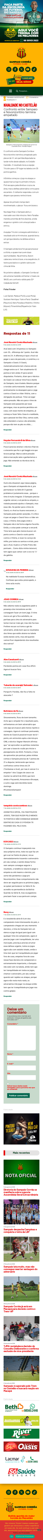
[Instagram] (8, 69)
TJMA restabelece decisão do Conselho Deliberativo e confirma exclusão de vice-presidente (21, 1348)
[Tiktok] (34, 69)
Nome (10, 1054)
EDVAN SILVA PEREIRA (17, 570)
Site (8, 1073)
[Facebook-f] (15, 69)
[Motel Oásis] (21, 1144)
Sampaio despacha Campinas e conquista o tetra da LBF (20, 1230)
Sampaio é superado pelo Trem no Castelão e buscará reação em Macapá (21, 1388)
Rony (6, 912)
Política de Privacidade (21, 1533)
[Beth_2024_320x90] (21, 1414)
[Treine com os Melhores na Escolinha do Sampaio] (21, 42)
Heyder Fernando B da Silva (17, 440)
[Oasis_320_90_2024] (21, 1452)
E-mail (10, 1064)
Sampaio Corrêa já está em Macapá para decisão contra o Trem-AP (19, 1309)
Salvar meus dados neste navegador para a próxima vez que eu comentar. (21, 1087)
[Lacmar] (21, 1465)
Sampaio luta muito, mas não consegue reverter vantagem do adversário (20, 1269)
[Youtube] (27, 69)
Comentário (12, 1024)
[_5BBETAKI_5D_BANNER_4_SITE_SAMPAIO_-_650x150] (21, 326)
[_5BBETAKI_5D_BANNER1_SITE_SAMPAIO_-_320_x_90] (21, 1427)
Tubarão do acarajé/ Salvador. (18, 685)
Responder (8, 430)
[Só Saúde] (21, 1478)
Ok (12, 1536)
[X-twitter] (21, 69)
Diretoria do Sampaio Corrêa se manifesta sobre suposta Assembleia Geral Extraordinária (21, 1192)
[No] (39, 1530)
